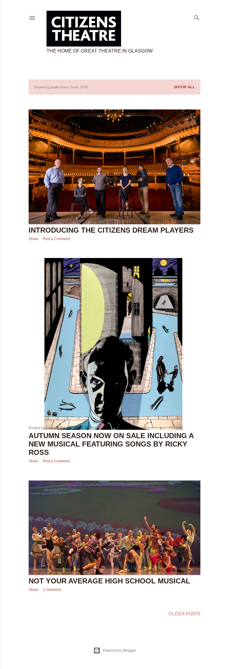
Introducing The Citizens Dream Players (111, 230)
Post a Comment (56, 239)
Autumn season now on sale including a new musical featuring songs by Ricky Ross (111, 444)
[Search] (196, 16)
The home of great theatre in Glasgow (100, 50)
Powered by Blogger (119, 650)
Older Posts (184, 614)
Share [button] (33, 239)
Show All (184, 87)
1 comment (52, 590)
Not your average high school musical (109, 581)
